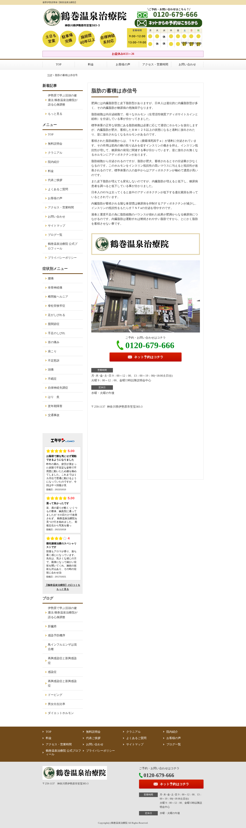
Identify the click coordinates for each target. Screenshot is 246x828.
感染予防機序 (56, 635)
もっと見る (55, 113)
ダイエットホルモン (61, 713)
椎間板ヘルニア (58, 296)
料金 (91, 64)
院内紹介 (53, 161)
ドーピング (55, 694)
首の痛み (53, 342)
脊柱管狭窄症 (56, 305)
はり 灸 (53, 396)
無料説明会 (55, 143)
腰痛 (51, 278)
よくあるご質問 (58, 189)
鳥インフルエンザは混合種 (62, 647)
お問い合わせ (187, 64)
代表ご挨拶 (55, 180)
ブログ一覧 (55, 234)
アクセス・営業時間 (155, 64)
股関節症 (53, 323)
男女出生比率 (56, 704)
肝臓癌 (52, 626)
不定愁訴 (53, 360)
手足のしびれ (56, 333)
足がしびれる (56, 314)
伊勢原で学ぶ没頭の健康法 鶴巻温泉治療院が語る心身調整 (62, 100)
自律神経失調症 (58, 387)
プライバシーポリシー (62, 257)
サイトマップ (56, 225)
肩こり (52, 351)
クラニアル (55, 152)
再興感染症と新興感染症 (62, 660)
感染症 (52, 671)
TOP (58, 64)
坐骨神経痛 (55, 287)
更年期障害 (55, 406)
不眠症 (52, 378)
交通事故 (53, 415)
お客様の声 (123, 64)
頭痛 (51, 369)
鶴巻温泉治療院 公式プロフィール (62, 246)
